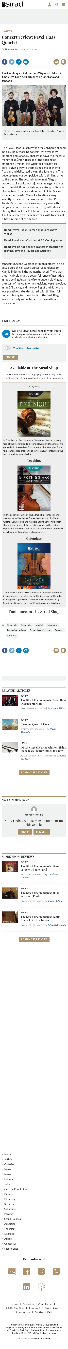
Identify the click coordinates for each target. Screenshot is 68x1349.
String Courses (12, 1218)
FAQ (49, 1312)
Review (25, 696)
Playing (34, 386)
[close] (66, 54)
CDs (15, 377)
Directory (9, 1198)
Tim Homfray (12, 49)
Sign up (10, 357)
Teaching (34, 460)
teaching (50, 374)
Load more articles (34, 772)
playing (37, 374)
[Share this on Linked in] (19, 62)
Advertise (9, 1223)
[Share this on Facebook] (5, 62)
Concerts (12, 624)
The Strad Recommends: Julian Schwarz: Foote (40, 894)
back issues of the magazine (48, 377)
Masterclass (11, 1248)
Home (7, 1154)
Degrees (9, 1233)
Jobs (7, 1184)
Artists (8, 1159)
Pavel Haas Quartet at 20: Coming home (37, 240)
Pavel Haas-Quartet (40, 630)
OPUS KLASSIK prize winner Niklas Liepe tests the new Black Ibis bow (43, 749)
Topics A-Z (34, 1308)
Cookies (38, 1312)
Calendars (34, 538)
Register (41, 832)
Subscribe (10, 1208)
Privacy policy (23, 1312)
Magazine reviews (16, 630)
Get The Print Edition (16, 1189)
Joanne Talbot (58, 708)
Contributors (45, 1304)
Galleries (9, 1164)
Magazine (52, 624)
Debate (8, 1193)
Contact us (10, 1243)
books (59, 374)
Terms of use (51, 1308)
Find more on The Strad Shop (34, 611)
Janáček (39, 624)
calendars (24, 377)
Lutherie (9, 1179)
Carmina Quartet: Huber (36, 724)
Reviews (7, 30)
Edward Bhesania (57, 925)
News (24, 743)
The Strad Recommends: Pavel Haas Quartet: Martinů (43, 701)
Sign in (22, 54)
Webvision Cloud (41, 1338)
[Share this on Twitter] (12, 62)
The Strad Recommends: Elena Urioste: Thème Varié (40, 867)
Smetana (11, 635)
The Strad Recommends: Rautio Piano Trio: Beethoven (40, 918)
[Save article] (63, 62)
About (8, 1238)
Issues (7, 1169)
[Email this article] (26, 62)
